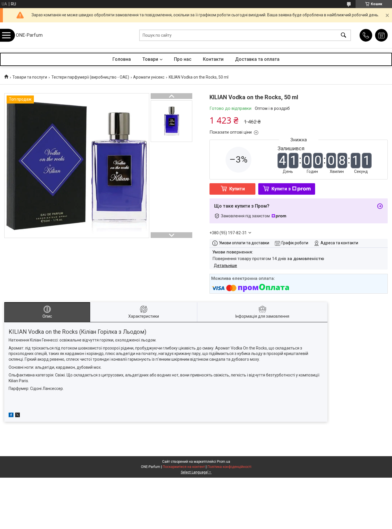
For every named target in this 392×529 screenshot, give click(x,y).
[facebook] (11, 415)
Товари (150, 59)
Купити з (281, 189)
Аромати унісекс (148, 77)
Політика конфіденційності (229, 467)
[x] (17, 415)
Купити (237, 189)
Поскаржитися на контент (184, 467)
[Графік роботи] (381, 35)
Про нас (182, 59)
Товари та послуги (29, 77)
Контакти (213, 59)
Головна (121, 59)
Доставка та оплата (257, 59)
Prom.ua (223, 462)
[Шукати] (343, 35)
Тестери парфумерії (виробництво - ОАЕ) (90, 77)
